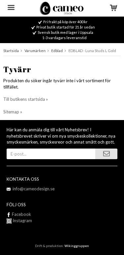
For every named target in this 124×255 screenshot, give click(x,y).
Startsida (11, 50)
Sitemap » (12, 111)
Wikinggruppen (76, 246)
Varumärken (35, 50)
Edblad (57, 50)
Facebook (21, 214)
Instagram (22, 220)
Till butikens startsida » (25, 99)
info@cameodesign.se (34, 188)
